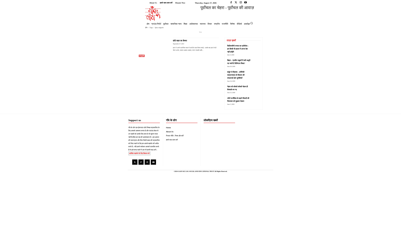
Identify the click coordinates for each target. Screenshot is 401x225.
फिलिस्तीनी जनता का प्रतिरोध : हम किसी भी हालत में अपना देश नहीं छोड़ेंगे (238, 49)
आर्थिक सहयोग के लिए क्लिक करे (139, 153)
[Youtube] (153, 162)
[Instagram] (147, 162)
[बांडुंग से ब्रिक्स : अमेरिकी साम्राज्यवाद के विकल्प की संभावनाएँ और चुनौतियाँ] (256, 74)
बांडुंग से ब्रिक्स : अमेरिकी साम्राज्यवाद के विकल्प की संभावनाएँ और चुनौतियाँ (235, 75)
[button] (252, 23)
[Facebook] (141, 162)
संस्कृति (141, 56)
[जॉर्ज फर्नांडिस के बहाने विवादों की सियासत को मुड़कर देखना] (256, 100)
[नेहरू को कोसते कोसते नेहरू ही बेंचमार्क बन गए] (256, 89)
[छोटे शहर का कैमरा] (155, 47)
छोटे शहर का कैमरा (180, 40)
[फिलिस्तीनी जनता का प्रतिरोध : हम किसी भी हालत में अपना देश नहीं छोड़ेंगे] (256, 48)
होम (146, 27)
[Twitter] (134, 162)
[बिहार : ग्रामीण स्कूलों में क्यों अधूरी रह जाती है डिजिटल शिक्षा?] (256, 62)
